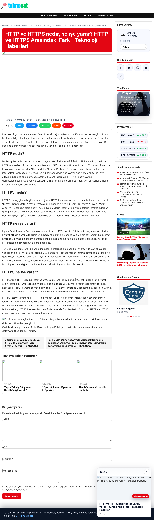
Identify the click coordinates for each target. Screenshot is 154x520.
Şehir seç (125, 41)
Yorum (7, 418)
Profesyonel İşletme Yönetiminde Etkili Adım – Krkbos (131, 194)
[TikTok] (120, 76)
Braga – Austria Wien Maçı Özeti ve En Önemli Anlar (134, 173)
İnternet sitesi (10, 470)
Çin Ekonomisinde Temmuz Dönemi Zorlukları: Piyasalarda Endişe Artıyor (133, 202)
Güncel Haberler (49, 15)
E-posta (7, 458)
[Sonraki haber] (144, 96)
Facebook (31, 125)
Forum (87, 15)
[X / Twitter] (129, 67)
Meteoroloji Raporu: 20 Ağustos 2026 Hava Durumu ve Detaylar (134, 179)
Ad (4, 446)
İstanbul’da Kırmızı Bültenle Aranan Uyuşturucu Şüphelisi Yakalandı (133, 186)
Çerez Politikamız (24, 515)
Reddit (56, 125)
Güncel (16, 25)
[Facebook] (120, 67)
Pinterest (68, 125)
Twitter (20, 125)
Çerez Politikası (105, 15)
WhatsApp (45, 125)
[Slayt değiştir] (128, 316)
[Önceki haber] (138, 96)
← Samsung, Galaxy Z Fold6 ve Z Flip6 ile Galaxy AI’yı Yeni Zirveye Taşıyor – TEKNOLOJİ (22, 342)
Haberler (6, 25)
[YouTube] (146, 67)
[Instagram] (137, 67)
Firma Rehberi (71, 15)
